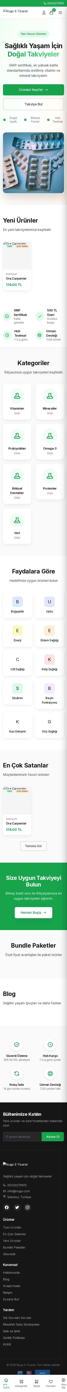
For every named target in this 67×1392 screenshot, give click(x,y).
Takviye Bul (33, 104)
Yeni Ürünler (12, 1241)
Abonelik (9, 1254)
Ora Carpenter (16, 278)
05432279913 (55, 3)
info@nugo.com (18, 1191)
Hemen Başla (31, 912)
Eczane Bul (11, 1299)
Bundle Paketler (14, 1247)
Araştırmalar (12, 1286)
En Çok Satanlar (14, 1234)
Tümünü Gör (33, 846)
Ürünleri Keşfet (31, 90)
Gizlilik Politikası (14, 1338)
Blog (6, 1279)
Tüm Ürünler (12, 1227)
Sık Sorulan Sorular (17, 1318)
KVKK (7, 1344)
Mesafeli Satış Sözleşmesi (21, 1324)
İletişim (7, 1292)
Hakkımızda (11, 1272)
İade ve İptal (11, 1331)
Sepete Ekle (15, 261)
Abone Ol (53, 1137)
